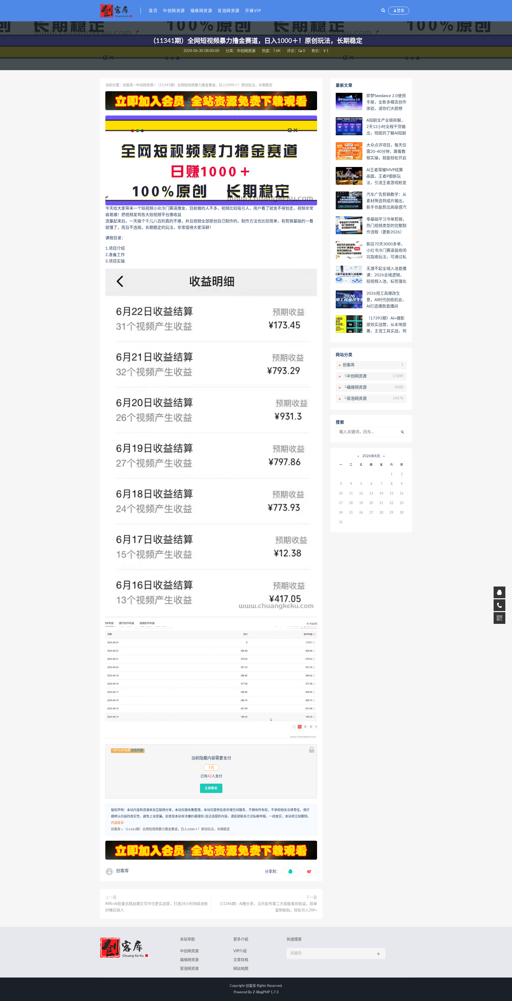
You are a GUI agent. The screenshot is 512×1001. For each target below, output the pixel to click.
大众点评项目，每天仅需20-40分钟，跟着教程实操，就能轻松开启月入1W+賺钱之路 (386, 152)
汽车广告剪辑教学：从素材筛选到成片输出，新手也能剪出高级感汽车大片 (386, 201)
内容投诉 (117, 822)
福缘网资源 (201, 11)
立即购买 (211, 788)
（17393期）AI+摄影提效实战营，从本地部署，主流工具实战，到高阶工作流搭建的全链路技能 (386, 325)
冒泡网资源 (229, 11)
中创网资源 (174, 11)
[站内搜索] (383, 10)
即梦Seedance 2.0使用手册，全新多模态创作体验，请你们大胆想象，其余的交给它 (386, 102)
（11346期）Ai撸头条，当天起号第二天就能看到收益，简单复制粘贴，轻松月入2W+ (267, 907)
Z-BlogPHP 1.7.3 (266, 992)
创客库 (128, 85)
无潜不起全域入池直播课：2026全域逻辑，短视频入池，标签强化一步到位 (386, 275)
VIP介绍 (240, 951)
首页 (153, 11)
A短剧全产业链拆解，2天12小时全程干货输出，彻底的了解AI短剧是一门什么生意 (386, 127)
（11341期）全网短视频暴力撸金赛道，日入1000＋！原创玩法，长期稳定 (176, 829)
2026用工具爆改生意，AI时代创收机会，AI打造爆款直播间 (386, 300)
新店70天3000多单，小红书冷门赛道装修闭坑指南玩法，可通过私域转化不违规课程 (386, 251)
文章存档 (240, 960)
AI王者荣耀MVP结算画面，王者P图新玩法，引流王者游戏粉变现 (386, 177)
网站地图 (240, 969)
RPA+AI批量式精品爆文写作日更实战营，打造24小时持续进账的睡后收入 (156, 907)
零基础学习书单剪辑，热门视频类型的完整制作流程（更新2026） (386, 225)
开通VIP (253, 11)
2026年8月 (371, 456)
